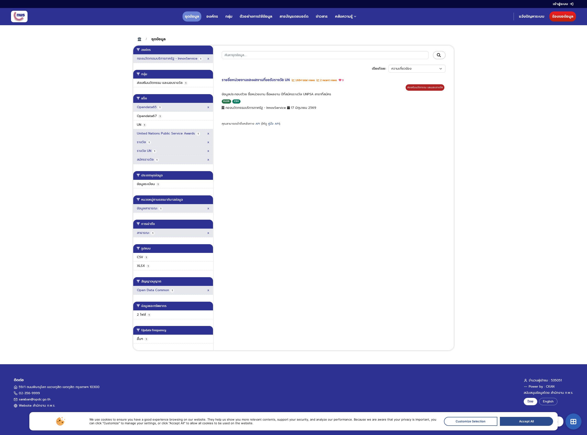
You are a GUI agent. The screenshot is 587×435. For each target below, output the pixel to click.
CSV (236, 101)
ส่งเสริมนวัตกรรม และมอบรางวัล (425, 87)
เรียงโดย (378, 68)
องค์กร (212, 16)
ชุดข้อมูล (192, 16)
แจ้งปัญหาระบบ (531, 16)
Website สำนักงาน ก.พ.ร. (37, 405)
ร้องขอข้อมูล (562, 16)
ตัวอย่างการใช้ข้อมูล (256, 16)
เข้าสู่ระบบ (560, 3)
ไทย (530, 401)
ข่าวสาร (322, 16)
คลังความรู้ (344, 16)
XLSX (226, 101)
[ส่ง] (439, 55)
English (548, 401)
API (257, 124)
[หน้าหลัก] (19, 16)
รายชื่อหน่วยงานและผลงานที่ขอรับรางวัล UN (256, 80)
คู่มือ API (273, 124)
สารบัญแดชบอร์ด (294, 16)
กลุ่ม (228, 16)
